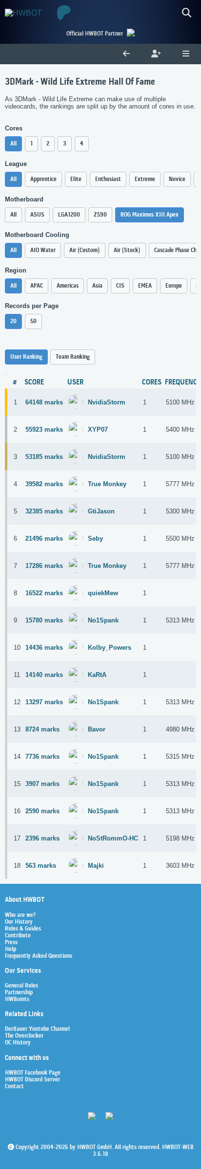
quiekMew (103, 593)
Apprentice (43, 179)
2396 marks (42, 838)
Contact (14, 1086)
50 (33, 321)
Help (10, 949)
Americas (68, 286)
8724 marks (42, 729)
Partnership (19, 992)
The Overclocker (24, 1036)
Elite (75, 179)
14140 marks (44, 674)
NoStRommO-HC (113, 838)
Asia (97, 286)
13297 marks (44, 702)
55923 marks (44, 429)
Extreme (145, 179)
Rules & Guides (23, 929)
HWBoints (17, 999)
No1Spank (103, 620)
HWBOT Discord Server (32, 1080)
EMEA (145, 286)
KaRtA (97, 674)
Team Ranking (73, 357)
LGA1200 (69, 215)
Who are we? (20, 915)
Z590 (100, 215)
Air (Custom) (84, 250)
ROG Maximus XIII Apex (150, 215)
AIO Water (43, 250)
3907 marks (42, 783)
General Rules (21, 986)
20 (13, 321)
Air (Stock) (127, 250)
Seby (95, 538)
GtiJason (101, 511)
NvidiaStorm (106, 402)
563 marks (40, 865)
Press (11, 942)
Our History (19, 922)
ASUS (37, 215)
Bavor (96, 729)
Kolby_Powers (109, 647)
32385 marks (44, 511)
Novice (177, 179)
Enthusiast (108, 179)
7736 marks (42, 756)
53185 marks (44, 456)
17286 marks (44, 565)
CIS (120, 286)
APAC (36, 286)
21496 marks (44, 538)
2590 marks (42, 811)
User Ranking (26, 357)
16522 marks (44, 593)
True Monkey (107, 484)
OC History (18, 1043)
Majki (96, 865)
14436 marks (44, 647)
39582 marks (44, 484)
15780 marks (44, 620)
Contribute (18, 935)
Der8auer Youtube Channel (37, 1029)
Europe (173, 286)
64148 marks (44, 402)
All (13, 143)
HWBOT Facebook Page (32, 1073)
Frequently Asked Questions (38, 956)
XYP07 (98, 429)
